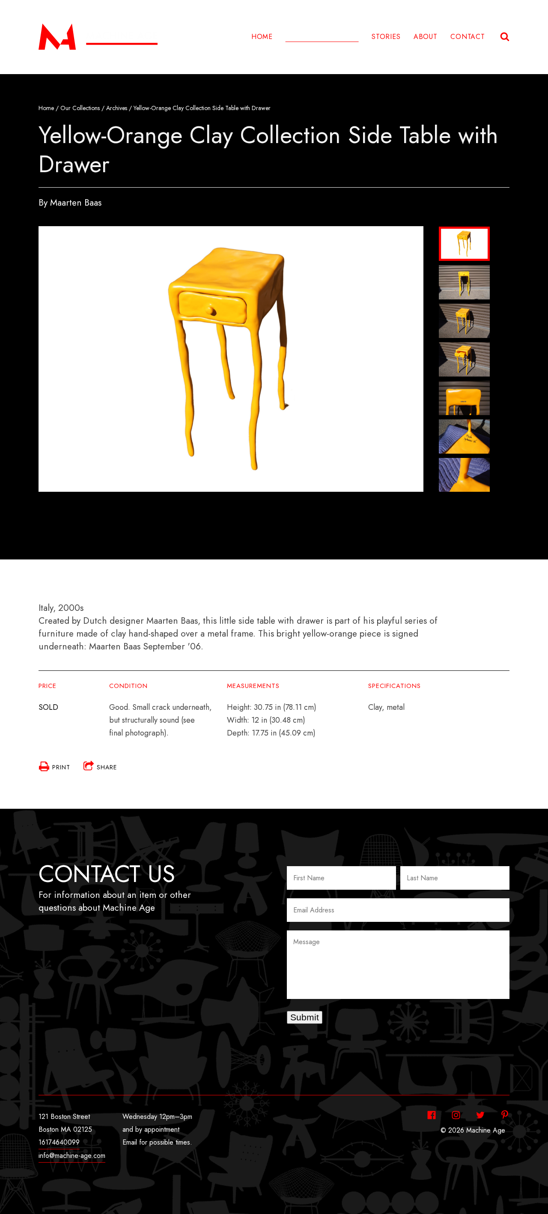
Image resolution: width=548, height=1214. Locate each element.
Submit (304, 1017)
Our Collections (80, 108)
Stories (386, 37)
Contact (467, 37)
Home (262, 37)
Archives (116, 108)
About (426, 37)
